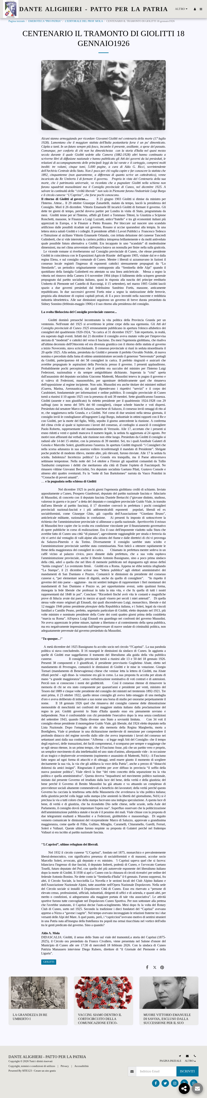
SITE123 (27, 1070)
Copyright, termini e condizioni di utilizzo (31, 1066)
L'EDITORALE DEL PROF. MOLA (84, 21)
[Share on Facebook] (147, 967)
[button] (201, 9)
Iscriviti (187, 1071)
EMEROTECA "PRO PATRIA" (44, 21)
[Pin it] (162, 967)
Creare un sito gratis (45, 1070)
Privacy (65, 1066)
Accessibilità (81, 1066)
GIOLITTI (48, 961)
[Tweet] (154, 967)
